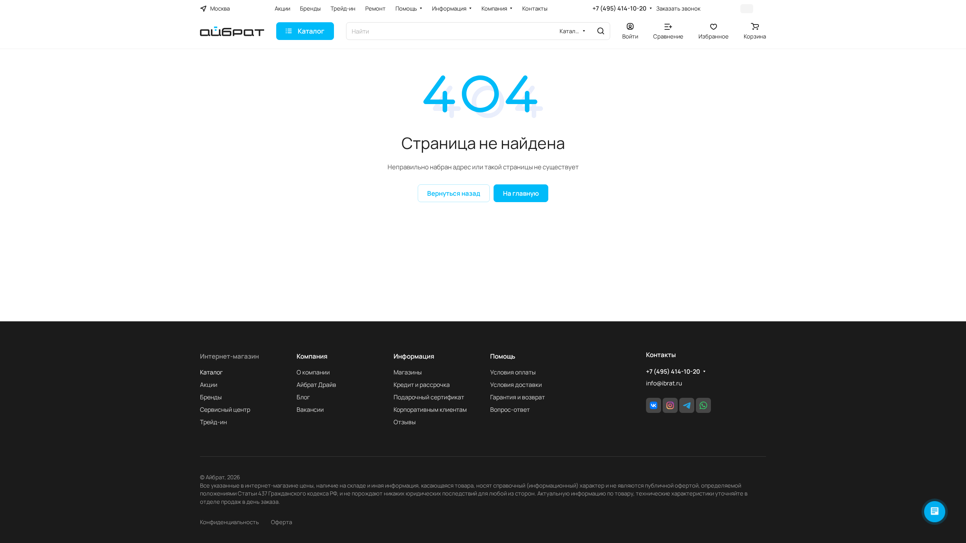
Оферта (281, 522)
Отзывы (405, 422)
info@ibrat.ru (664, 383)
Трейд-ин (213, 422)
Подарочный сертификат (429, 397)
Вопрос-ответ (510, 409)
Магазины (408, 372)
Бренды (211, 397)
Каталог (211, 372)
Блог (303, 397)
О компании (313, 372)
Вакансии (310, 409)
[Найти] (600, 31)
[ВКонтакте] (653, 405)
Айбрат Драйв (316, 384)
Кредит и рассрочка (422, 384)
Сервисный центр (225, 409)
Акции (208, 384)
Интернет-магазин (229, 356)
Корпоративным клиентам (430, 409)
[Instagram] (670, 405)
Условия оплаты (513, 372)
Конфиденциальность (229, 522)
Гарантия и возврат (517, 397)
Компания (312, 356)
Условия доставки (516, 384)
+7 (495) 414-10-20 (619, 8)
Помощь (502, 356)
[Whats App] (703, 405)
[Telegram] (686, 405)
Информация (414, 356)
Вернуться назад (453, 193)
